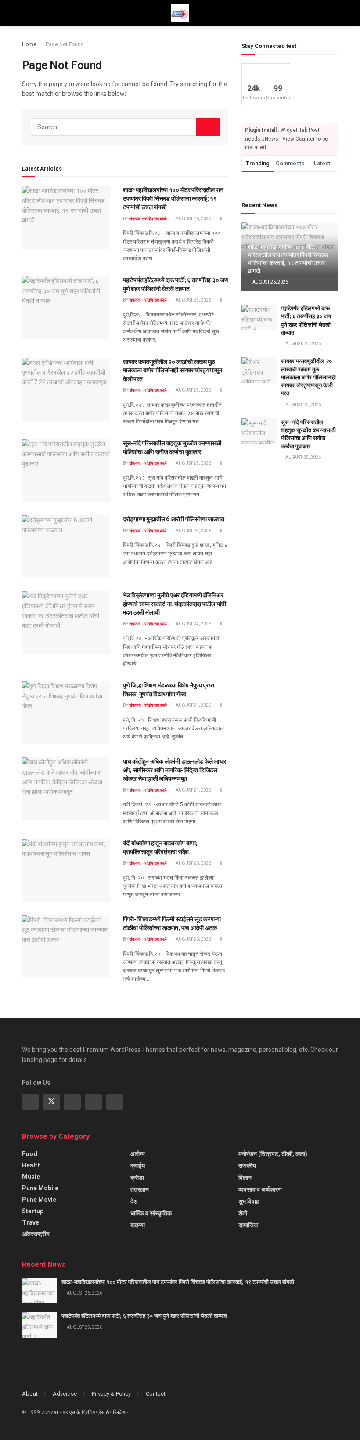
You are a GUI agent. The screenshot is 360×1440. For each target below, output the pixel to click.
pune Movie (39, 1199)
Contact (156, 1393)
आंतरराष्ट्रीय (36, 1233)
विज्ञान (245, 1177)
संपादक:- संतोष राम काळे (148, 218)
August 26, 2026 (193, 218)
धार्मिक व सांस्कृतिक (151, 1213)
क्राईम (137, 1165)
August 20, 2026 (193, 863)
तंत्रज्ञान (139, 1189)
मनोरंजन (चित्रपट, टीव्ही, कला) (272, 1153)
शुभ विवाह (248, 1201)
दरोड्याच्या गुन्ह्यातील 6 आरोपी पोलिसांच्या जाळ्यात (173, 519)
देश (133, 1201)
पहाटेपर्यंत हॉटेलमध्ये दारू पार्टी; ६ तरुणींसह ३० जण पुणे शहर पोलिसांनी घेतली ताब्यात (144, 1316)
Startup (32, 1211)
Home (29, 44)
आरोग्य (137, 1153)
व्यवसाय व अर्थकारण (260, 1189)
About (30, 1393)
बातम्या (137, 1225)
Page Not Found (65, 44)
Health (31, 1165)
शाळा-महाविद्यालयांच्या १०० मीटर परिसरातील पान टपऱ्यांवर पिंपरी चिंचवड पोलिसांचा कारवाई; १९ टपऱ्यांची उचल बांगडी (173, 198)
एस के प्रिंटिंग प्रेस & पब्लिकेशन (99, 1412)
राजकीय (247, 1165)
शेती (242, 1213)
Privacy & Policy (111, 1393)
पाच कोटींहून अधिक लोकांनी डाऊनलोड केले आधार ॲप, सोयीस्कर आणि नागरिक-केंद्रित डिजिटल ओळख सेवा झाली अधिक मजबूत (174, 770)
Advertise (65, 1393)
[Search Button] (208, 127)
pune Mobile (40, 1188)
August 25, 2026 (193, 300)
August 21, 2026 (193, 705)
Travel (31, 1222)
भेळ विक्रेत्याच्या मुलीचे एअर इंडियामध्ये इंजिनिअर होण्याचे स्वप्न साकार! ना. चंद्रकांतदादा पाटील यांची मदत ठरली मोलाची (174, 604)
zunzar (49, 1412)
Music (31, 1176)
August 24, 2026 (193, 624)
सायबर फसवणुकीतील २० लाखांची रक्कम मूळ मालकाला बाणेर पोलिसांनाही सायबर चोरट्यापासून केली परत (172, 370)
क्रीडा (137, 1177)
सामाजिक (248, 1225)
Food (29, 1153)
